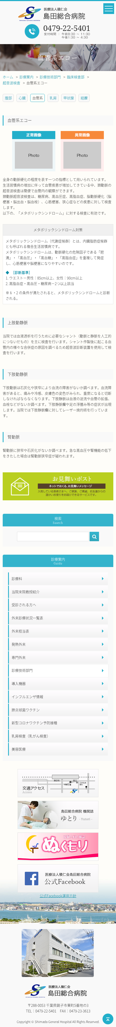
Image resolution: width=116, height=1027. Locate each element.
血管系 (37, 97)
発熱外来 (19, 644)
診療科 (17, 578)
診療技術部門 (22, 670)
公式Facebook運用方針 (58, 895)
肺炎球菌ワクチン (26, 709)
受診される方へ (24, 604)
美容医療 (19, 749)
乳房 (53, 97)
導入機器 (19, 683)
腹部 (8, 97)
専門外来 (19, 657)
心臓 (22, 97)
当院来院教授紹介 (26, 591)
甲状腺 (68, 97)
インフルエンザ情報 (27, 696)
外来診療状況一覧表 (27, 617)
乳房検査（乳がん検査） (31, 735)
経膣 (84, 97)
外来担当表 (20, 630)
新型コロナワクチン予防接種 (34, 722)
